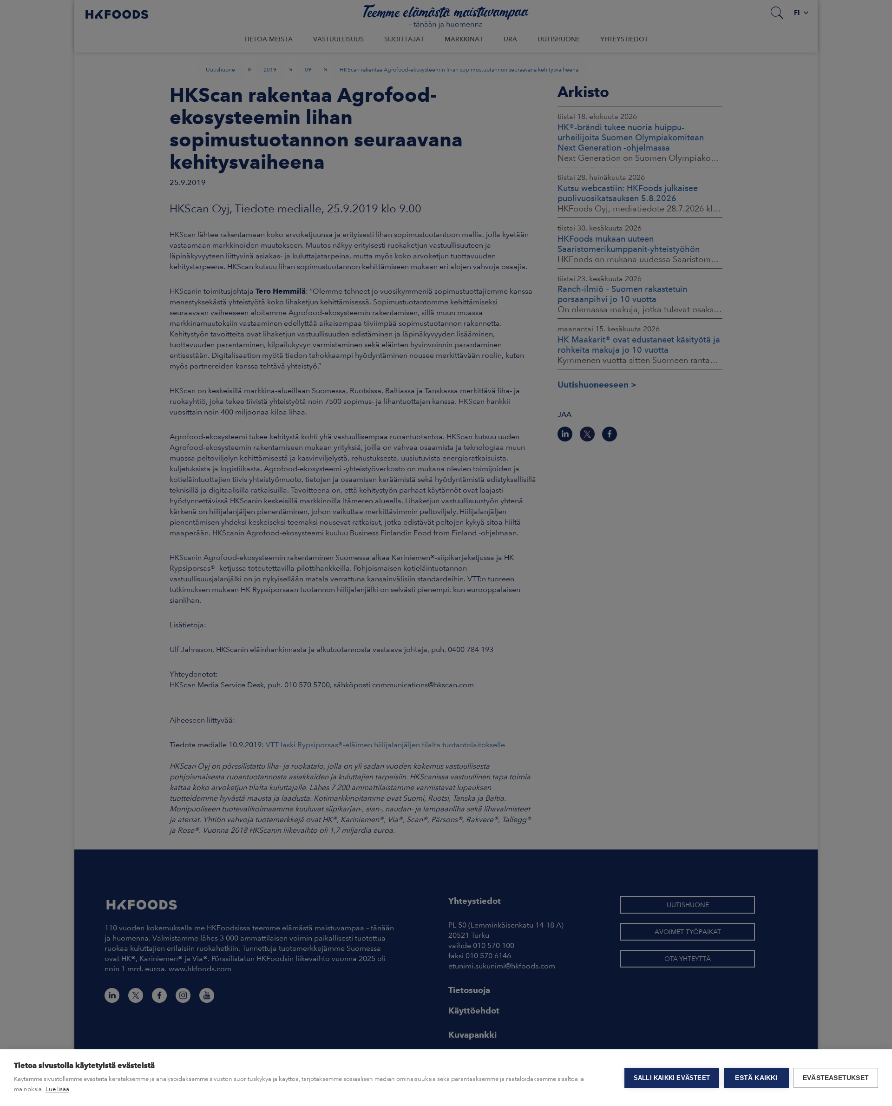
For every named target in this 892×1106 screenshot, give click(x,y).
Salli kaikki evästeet (672, 1077)
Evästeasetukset (836, 1077)
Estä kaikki (756, 1077)
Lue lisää (57, 1089)
